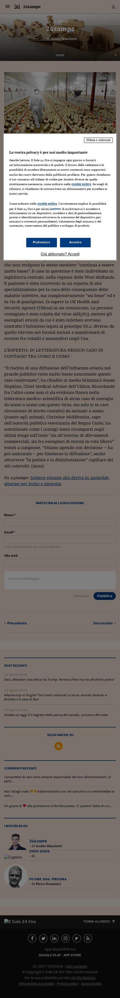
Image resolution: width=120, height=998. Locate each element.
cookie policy (81, 184)
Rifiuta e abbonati (98, 140)
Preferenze (41, 242)
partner (55, 208)
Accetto (75, 242)
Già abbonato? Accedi (60, 254)
